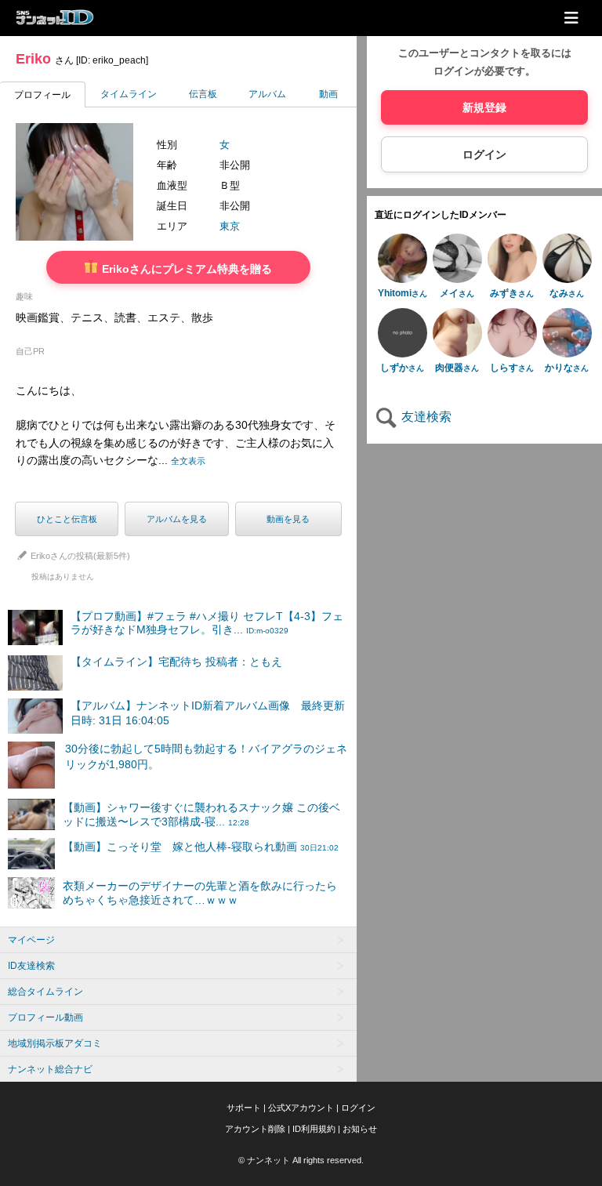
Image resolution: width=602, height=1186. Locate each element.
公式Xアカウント (301, 1107)
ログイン (484, 154)
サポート (244, 1107)
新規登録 (484, 107)
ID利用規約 (313, 1128)
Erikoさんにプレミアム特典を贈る (185, 268)
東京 (229, 226)
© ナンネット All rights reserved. (301, 1160)
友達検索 (425, 416)
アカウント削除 (255, 1128)
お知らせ (360, 1128)
